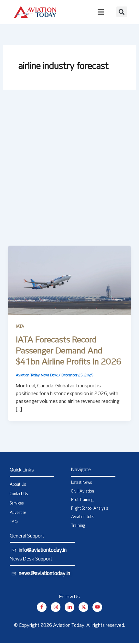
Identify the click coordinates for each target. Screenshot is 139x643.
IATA (20, 327)
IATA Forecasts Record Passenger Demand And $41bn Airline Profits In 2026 (69, 351)
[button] (121, 11)
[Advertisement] (69, 172)
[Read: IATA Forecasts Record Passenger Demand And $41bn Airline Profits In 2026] (69, 280)
